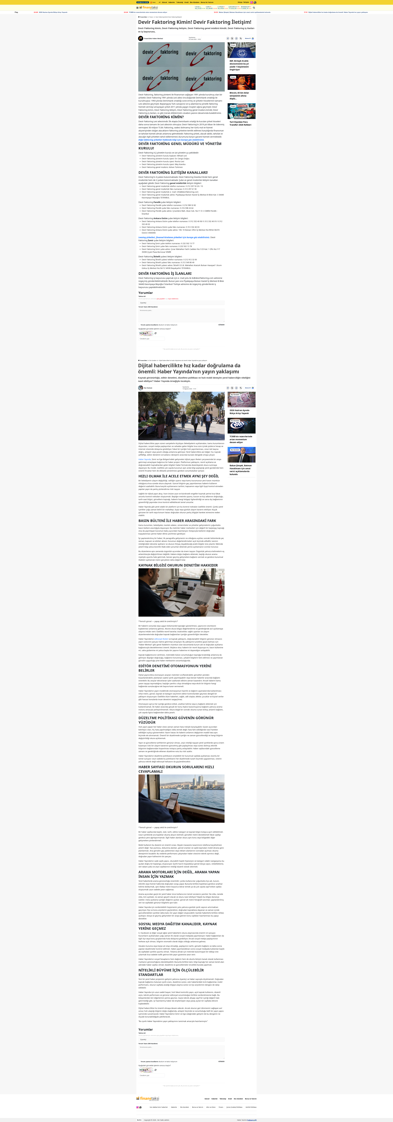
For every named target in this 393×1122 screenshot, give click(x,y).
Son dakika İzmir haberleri (159, 1107)
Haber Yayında (144, 459)
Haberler (171, 2)
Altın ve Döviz (211, 1107)
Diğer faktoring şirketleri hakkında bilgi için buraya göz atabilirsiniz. (171, 139)
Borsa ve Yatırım (207, 2)
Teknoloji (179, 2)
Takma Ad (142, 296)
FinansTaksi (143, 17)
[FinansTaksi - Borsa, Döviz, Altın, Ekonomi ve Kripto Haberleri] (147, 1098)
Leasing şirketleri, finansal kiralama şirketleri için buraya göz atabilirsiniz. (174, 237)
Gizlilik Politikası (251, 1107)
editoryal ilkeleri (161, 639)
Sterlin (221, 6)
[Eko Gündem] (242, 399)
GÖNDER (221, 325)
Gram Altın (246, 6)
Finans (151, 17)
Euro (208, 6)
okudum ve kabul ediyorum (159, 325)
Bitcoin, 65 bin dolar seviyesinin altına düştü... (239, 95)
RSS (139, 1120)
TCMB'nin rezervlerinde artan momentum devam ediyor (241, 439)
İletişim (246, 2)
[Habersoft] (252, 1120)
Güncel (164, 2)
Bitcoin (234, 6)
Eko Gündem (194, 2)
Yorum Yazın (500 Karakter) (148, 307)
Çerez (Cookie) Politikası (234, 1107)
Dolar (197, 6)
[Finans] (242, 50)
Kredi (187, 2)
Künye (240, 2)
